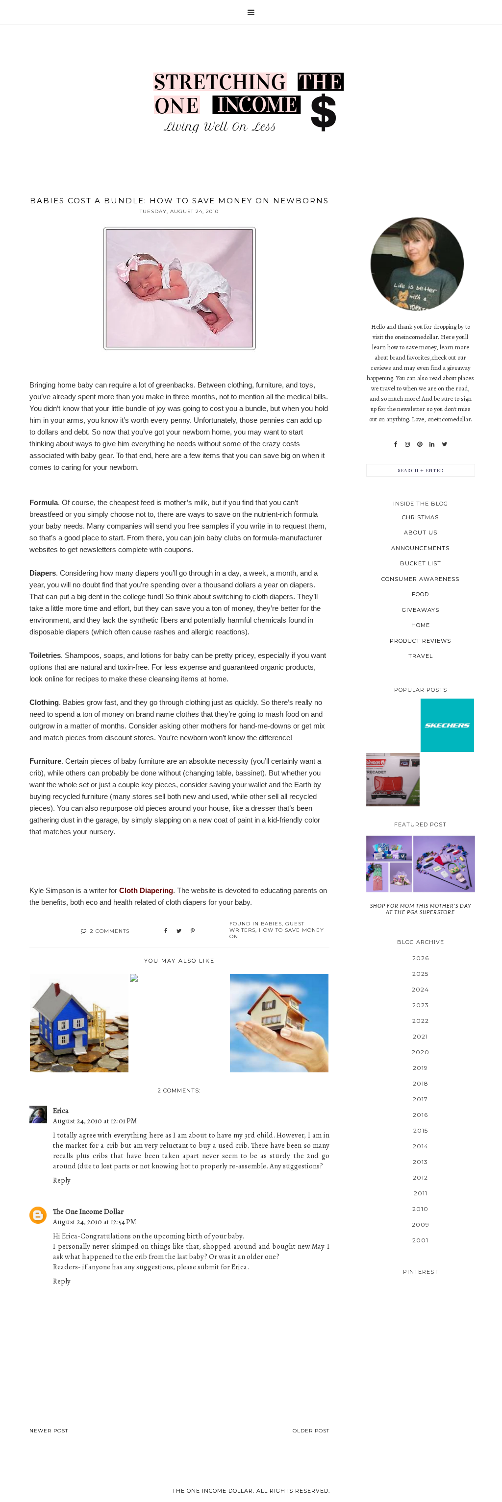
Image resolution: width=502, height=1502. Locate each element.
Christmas (420, 517)
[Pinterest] (419, 444)
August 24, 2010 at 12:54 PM (94, 1222)
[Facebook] (396, 444)
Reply (62, 1180)
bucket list (420, 563)
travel (420, 656)
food (420, 594)
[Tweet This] (178, 931)
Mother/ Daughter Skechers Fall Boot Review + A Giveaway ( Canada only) (447, 725)
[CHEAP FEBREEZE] (179, 978)
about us (420, 532)
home (420, 625)
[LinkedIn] (431, 444)
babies (271, 924)
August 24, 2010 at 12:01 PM (95, 1121)
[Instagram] (407, 444)
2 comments (109, 931)
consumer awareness (420, 579)
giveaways (420, 609)
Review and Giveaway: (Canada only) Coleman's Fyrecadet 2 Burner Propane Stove (393, 779)
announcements (420, 548)
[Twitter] (444, 444)
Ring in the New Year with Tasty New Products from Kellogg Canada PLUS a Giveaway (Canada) (392, 752)
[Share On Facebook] (165, 931)
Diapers (42, 573)
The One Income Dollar (88, 1211)
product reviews (420, 640)
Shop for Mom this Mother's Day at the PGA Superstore (420, 908)
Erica (61, 1110)
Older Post (311, 1431)
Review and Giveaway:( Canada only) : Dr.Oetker (393, 698)
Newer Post (48, 1431)
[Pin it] (193, 931)
